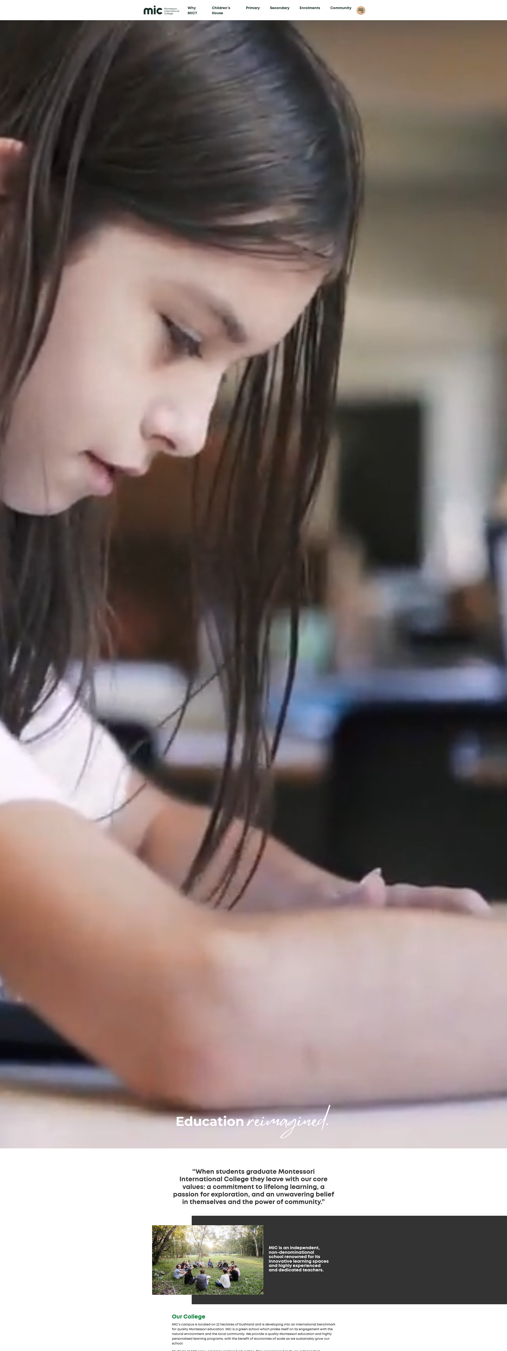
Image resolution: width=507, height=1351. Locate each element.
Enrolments (310, 8)
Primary (253, 8)
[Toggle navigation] (360, 10)
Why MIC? (192, 10)
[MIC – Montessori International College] (161, 10)
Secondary (280, 8)
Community (341, 8)
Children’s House (221, 10)
